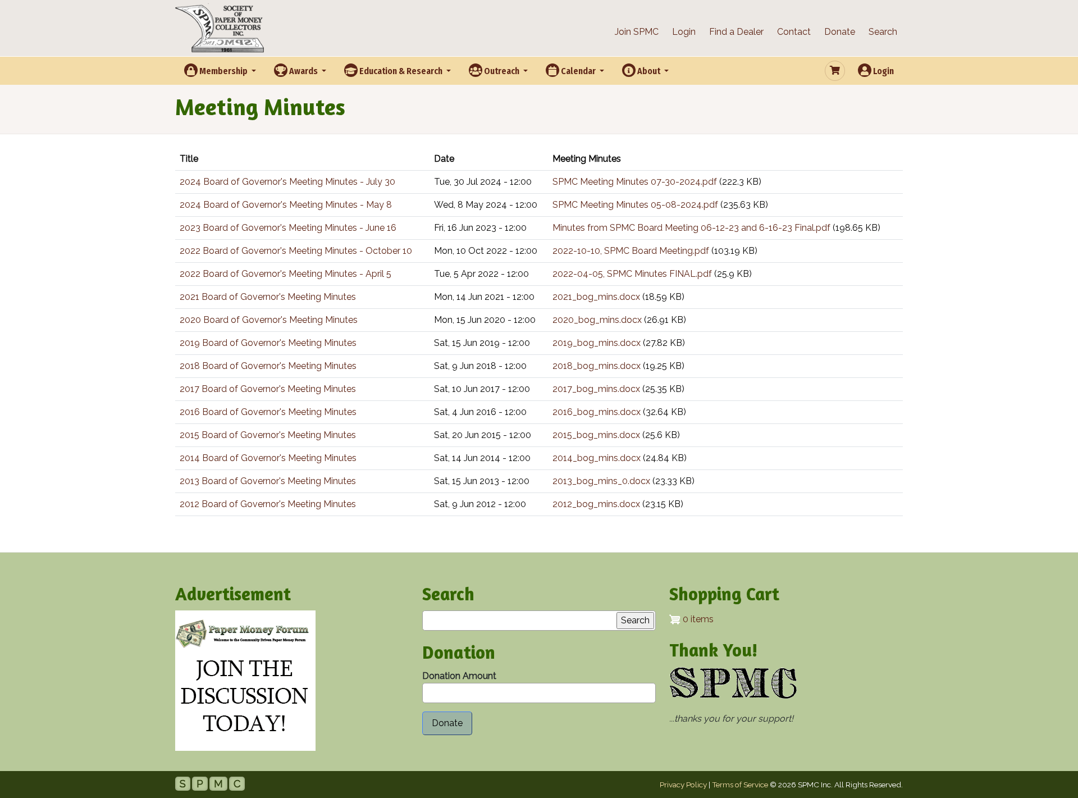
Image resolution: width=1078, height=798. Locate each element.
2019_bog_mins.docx (596, 343)
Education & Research (401, 71)
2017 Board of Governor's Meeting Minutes (268, 389)
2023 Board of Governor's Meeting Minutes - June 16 (288, 227)
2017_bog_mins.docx (596, 389)
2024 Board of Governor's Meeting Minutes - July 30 (287, 181)
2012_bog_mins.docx (596, 504)
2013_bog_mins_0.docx (601, 481)
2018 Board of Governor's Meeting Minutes (268, 366)
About (649, 71)
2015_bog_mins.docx (596, 435)
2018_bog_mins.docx (596, 366)
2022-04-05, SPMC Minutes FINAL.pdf (632, 273)
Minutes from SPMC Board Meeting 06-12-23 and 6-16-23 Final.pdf (691, 227)
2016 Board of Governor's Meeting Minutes (268, 412)
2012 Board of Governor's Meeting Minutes (268, 504)
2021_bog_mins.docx (596, 296)
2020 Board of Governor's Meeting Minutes (269, 319)
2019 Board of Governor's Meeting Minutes (268, 343)
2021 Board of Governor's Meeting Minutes (268, 296)
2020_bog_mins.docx (597, 319)
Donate (839, 31)
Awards (303, 71)
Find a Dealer (736, 31)
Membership (223, 71)
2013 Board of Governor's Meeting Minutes (268, 481)
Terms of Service (740, 784)
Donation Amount (459, 676)
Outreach (501, 71)
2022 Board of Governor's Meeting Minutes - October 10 (296, 250)
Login (684, 31)
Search (883, 31)
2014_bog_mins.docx (596, 458)
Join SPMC (637, 31)
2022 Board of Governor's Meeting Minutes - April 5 (285, 273)
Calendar (578, 71)
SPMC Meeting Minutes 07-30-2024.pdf (634, 181)
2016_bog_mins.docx (596, 412)
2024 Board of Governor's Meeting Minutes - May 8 (286, 204)
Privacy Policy (683, 784)
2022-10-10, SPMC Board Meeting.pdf (630, 250)
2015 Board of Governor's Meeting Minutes (268, 435)
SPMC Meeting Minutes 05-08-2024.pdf (635, 204)
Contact (794, 31)
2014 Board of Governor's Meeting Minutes (268, 458)
